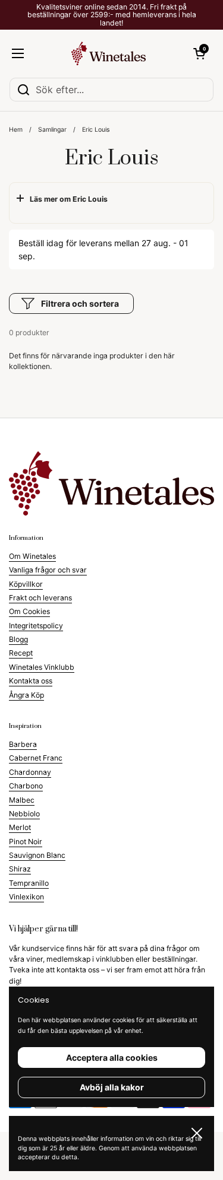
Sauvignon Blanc (37, 855)
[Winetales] (108, 53)
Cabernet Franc (35, 757)
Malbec (21, 800)
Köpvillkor (26, 584)
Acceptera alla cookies (112, 1057)
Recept (21, 652)
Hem (16, 129)
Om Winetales (32, 556)
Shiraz (20, 868)
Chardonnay (30, 772)
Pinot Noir (25, 841)
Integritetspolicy (36, 625)
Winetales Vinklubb (41, 667)
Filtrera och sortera (80, 303)
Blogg (18, 639)
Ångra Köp (26, 695)
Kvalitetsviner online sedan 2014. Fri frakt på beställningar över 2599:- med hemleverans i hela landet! (111, 15)
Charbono (26, 785)
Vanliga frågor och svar (48, 569)
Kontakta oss (30, 680)
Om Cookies (29, 611)
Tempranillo (29, 883)
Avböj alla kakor (112, 1087)
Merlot (20, 827)
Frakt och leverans (40, 597)
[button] (199, 53)
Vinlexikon (26, 896)
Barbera (23, 744)
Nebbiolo (24, 813)
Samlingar (52, 129)
